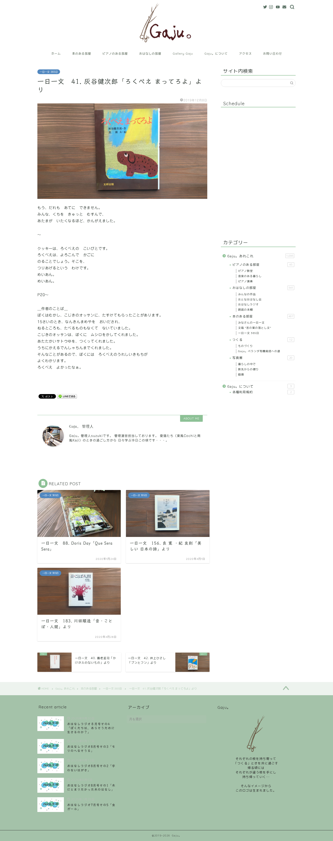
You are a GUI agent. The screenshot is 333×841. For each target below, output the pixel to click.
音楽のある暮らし (250, 276)
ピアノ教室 (245, 271)
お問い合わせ (272, 53)
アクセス (245, 53)
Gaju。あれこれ (260, 256)
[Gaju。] (166, 46)
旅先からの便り (248, 369)
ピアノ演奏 (245, 281)
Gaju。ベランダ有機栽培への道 (259, 351)
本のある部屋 (81, 53)
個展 (241, 374)
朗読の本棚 (245, 310)
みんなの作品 (247, 294)
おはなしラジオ (248, 304)
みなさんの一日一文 (251, 322)
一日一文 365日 (49, 72)
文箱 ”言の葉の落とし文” (254, 328)
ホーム (56, 53)
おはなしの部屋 (150, 53)
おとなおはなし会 (250, 299)
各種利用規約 (262, 392)
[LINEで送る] (67, 396)
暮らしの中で (247, 364)
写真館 (262, 358)
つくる (262, 339)
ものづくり (245, 346)
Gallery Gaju (183, 53)
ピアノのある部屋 (115, 53)
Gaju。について (216, 53)
